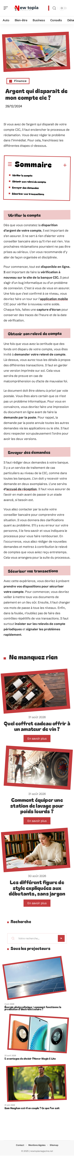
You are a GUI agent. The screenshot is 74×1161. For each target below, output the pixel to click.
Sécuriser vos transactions (28, 194)
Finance (20, 81)
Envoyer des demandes (25, 188)
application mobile (54, 299)
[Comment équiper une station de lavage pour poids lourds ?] (38, 768)
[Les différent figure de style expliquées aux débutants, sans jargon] (35, 850)
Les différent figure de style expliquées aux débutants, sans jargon (37, 887)
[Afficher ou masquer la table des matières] (59, 165)
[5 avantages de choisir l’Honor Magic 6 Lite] (38, 1033)
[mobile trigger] (7, 8)
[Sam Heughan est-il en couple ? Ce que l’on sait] (36, 1083)
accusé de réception (21, 489)
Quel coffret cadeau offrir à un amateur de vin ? (37, 726)
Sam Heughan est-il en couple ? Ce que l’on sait (31, 1108)
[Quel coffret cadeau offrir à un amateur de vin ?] (35, 691)
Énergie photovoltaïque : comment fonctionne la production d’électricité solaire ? (32, 1008)
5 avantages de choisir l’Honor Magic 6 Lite (30, 1058)
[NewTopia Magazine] (26, 8)
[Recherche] (54, 8)
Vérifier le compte (22, 175)
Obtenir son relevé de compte (29, 182)
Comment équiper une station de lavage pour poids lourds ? (37, 805)
